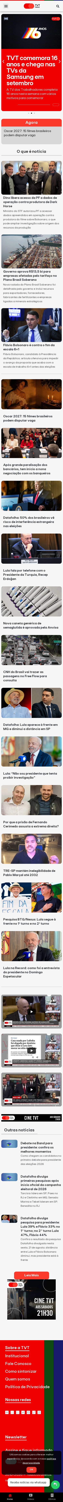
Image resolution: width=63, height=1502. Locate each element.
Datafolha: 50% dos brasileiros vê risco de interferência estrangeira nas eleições (28, 522)
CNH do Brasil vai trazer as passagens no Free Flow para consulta (25, 676)
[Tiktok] (34, 1412)
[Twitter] (23, 1412)
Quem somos (17, 1379)
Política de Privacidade (27, 1387)
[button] (6, 6)
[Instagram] (17, 1412)
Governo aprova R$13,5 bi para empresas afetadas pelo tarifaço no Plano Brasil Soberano (30, 276)
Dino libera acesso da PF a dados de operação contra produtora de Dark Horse (30, 202)
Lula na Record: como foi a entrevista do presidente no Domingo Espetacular (31, 972)
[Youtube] (7, 1412)
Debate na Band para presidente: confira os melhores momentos (37, 1147)
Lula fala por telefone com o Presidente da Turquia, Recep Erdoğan (25, 575)
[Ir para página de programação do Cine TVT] (31, 1120)
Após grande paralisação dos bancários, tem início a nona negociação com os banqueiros (26, 469)
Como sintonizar (21, 1371)
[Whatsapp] (12, 1412)
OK (31, 1470)
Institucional (17, 1356)
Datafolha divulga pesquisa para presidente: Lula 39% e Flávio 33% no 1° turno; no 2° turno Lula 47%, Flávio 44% (40, 1227)
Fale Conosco (18, 1364)
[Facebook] (28, 1412)
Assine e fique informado (28, 1451)
